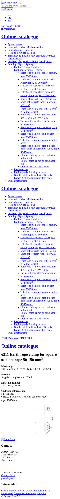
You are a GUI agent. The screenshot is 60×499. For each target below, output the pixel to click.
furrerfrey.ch (7, 478)
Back (12, 439)
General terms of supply (26, 493)
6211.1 (29, 338)
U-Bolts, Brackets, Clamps (21, 52)
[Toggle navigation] (19, 3)
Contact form (8, 475)
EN (9, 20)
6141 (4, 338)
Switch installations (17, 180)
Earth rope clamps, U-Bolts (28, 70)
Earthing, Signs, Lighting (20, 64)
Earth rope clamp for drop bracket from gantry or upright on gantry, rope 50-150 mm (39, 148)
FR (9, 17)
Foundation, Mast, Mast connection (25, 47)
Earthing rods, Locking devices (30, 172)
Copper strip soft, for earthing (35, 166)
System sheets (15, 44)
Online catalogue (19, 36)
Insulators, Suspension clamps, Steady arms (30, 61)
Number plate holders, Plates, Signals (33, 175)
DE (9, 14)
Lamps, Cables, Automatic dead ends (33, 178)
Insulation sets (21, 169)
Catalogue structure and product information (23, 490)
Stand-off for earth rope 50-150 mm (39, 99)
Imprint (42, 493)
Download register (10, 26)
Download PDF (16, 338)
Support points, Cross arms (21, 50)
